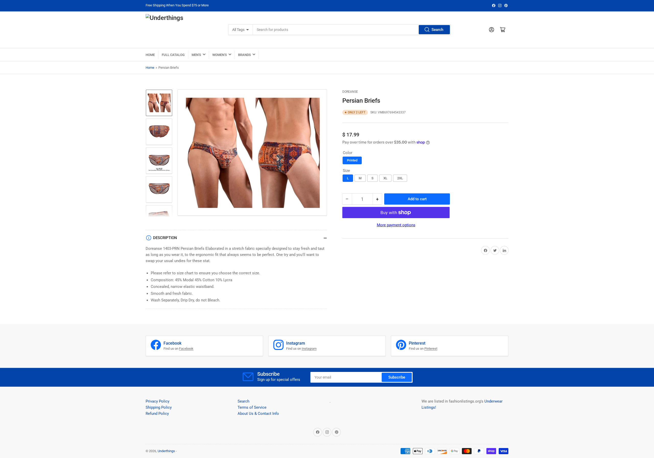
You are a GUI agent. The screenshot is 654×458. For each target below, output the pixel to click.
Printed (352, 160)
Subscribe (396, 377)
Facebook (186, 348)
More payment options (396, 225)
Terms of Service (252, 407)
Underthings (166, 451)
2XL (400, 178)
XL (385, 178)
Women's (219, 55)
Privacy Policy (157, 401)
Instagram (309, 348)
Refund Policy (157, 413)
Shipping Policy (159, 407)
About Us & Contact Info (258, 413)
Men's (196, 55)
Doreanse (350, 91)
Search (437, 29)
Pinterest (430, 348)
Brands (244, 55)
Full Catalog (173, 55)
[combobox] (351, 29)
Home (150, 55)
